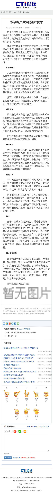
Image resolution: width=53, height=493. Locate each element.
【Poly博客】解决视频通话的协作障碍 (23, 332)
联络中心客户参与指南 (12, 368)
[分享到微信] (18, 324)
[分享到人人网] (15, 324)
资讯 (19, 12)
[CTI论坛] (26, 8)
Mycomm (20, 329)
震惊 (6, 399)
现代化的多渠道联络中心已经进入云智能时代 (21, 348)
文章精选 (26, 12)
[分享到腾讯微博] (12, 324)
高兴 (16, 416)
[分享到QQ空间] (7, 324)
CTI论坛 (32, 28)
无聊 (46, 399)
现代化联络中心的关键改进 (14, 378)
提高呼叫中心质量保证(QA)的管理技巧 (18, 358)
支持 (26, 416)
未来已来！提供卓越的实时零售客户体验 (19, 382)
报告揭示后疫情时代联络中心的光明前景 (19, 355)
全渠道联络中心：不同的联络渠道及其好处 (20, 372)
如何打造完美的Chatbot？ (14, 375)
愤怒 (26, 399)
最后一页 (14, 336)
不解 (16, 399)
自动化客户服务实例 (11, 365)
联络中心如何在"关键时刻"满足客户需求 (19, 362)
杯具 (36, 399)
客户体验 (27, 329)
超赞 (36, 416)
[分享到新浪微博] (10, 324)
